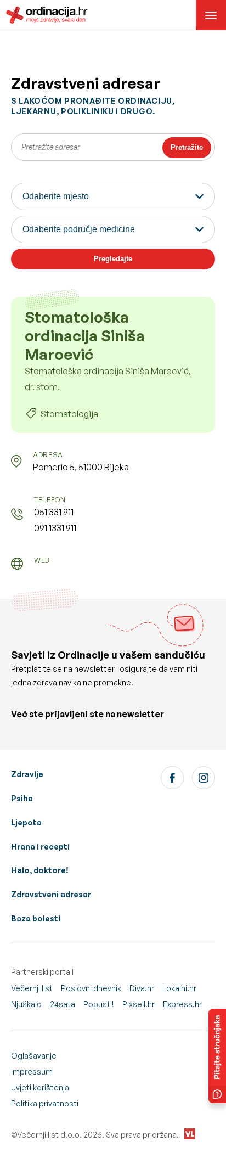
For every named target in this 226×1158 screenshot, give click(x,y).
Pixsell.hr (138, 1004)
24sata (62, 1004)
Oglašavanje (33, 1055)
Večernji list (32, 988)
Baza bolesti (35, 918)
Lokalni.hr (179, 988)
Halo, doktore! (40, 870)
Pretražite (187, 147)
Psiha (22, 798)
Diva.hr (141, 988)
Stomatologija (69, 413)
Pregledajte (113, 259)
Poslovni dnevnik (91, 988)
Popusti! (98, 1004)
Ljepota (26, 822)
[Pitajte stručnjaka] (217, 1056)
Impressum (32, 1071)
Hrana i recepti (40, 846)
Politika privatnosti (44, 1103)
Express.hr (182, 1004)
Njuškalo (26, 1004)
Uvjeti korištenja (40, 1087)
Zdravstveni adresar (51, 894)
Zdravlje (27, 774)
